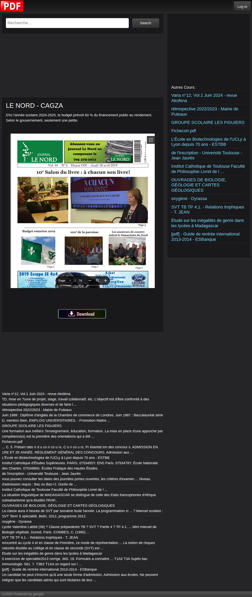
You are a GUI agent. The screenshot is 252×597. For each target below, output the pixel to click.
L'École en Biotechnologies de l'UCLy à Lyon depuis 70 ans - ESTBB (208, 142)
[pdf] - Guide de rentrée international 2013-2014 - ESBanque (205, 237)
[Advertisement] (82, 70)
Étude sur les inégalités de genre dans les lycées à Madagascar (207, 223)
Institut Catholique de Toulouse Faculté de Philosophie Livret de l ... (208, 169)
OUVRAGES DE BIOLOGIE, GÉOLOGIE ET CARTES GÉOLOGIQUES (198, 185)
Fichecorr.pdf (183, 130)
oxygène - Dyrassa (189, 198)
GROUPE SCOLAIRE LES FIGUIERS (208, 122)
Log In (242, 7)
